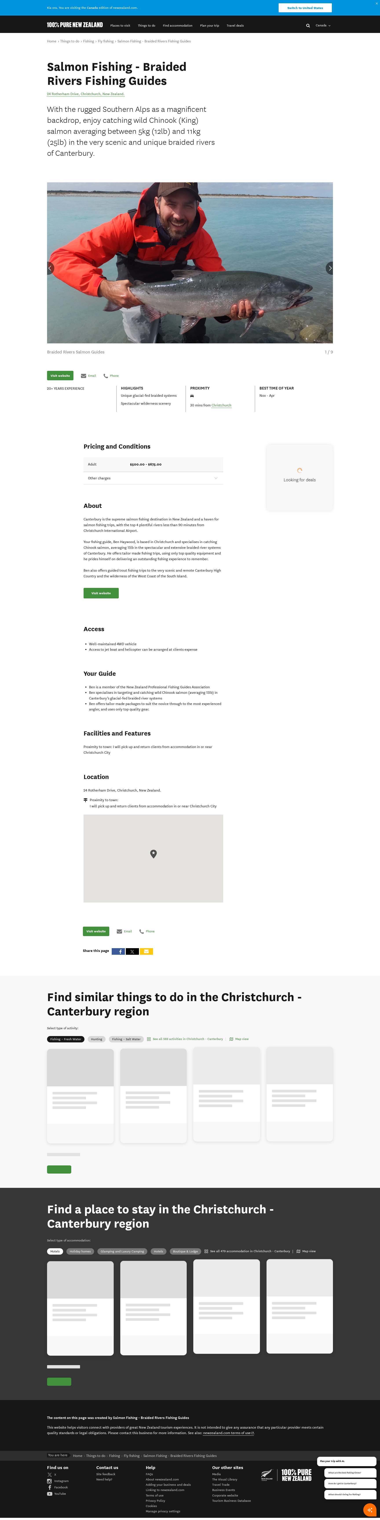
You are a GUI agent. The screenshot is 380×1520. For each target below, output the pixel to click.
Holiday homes (80, 1251)
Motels (55, 1251)
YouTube (59, 1494)
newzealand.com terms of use (228, 1433)
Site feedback (105, 1474)
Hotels (158, 1251)
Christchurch (221, 405)
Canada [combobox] (321, 25)
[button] (120, 26)
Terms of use (155, 1495)
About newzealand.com (162, 1479)
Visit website (60, 375)
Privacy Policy (155, 1501)
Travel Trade (221, 1485)
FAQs (149, 1474)
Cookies (151, 1506)
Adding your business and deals (168, 1485)
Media (216, 1474)
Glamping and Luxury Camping (122, 1251)
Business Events (223, 1490)
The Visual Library (224, 1479)
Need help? (104, 1479)
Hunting (96, 1039)
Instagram (61, 1481)
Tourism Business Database (231, 1501)
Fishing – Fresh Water (65, 1039)
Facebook (60, 1487)
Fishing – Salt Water (126, 1039)
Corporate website (225, 1495)
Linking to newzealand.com (165, 1490)
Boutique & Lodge (185, 1251)
